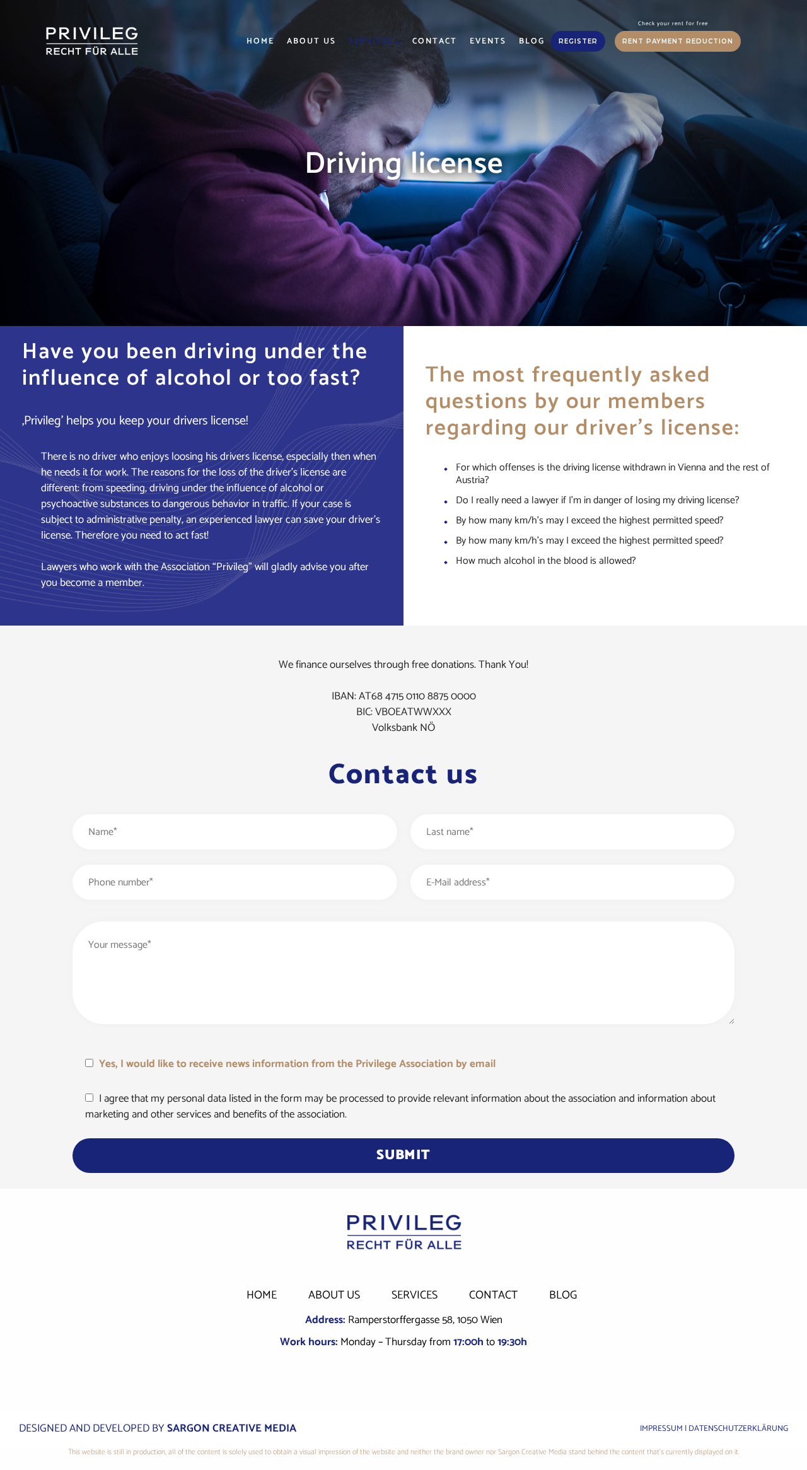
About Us (311, 41)
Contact (434, 41)
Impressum (661, 1428)
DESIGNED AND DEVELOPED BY (157, 1428)
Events (488, 41)
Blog (532, 41)
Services (371, 41)
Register (578, 41)
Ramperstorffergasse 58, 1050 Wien (425, 1320)
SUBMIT (403, 1155)
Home (260, 41)
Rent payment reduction (677, 41)
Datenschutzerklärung (738, 1428)
